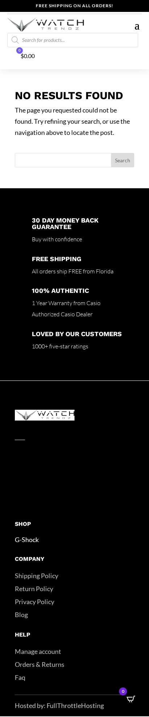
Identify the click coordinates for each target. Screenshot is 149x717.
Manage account (38, 651)
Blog (21, 615)
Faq (20, 677)
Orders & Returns (39, 664)
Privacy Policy (34, 602)
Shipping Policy (36, 576)
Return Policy (34, 589)
